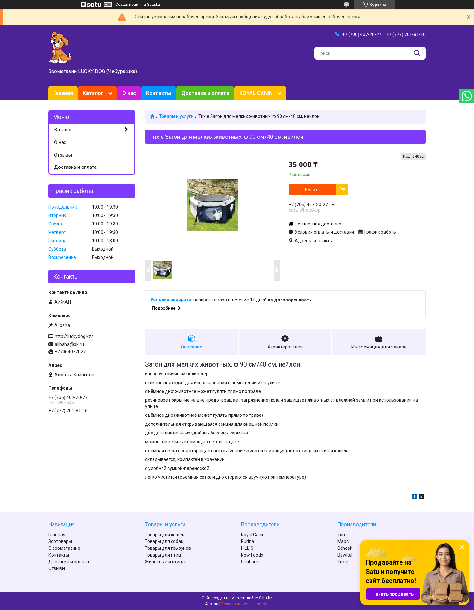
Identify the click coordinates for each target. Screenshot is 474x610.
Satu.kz (265, 598)
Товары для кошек (164, 534)
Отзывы (63, 155)
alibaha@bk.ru (69, 344)
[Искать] (417, 53)
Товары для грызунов (168, 548)
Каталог (93, 93)
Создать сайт (127, 4)
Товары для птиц (163, 555)
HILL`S (247, 548)
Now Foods (252, 555)
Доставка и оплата (205, 93)
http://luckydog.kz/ (74, 336)
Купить (312, 189)
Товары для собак (164, 541)
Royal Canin (253, 534)
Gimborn (249, 561)
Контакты (158, 93)
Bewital (344, 555)
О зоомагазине (64, 548)
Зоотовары (60, 541)
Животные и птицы (165, 561)
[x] (421, 497)
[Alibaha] (60, 47)
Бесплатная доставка (318, 223)
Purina (247, 541)
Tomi (342, 534)
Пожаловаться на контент (245, 604)
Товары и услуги (176, 116)
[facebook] (414, 497)
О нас (129, 93)
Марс (343, 541)
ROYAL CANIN (255, 93)
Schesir (344, 548)
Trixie (342, 561)
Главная (63, 93)
